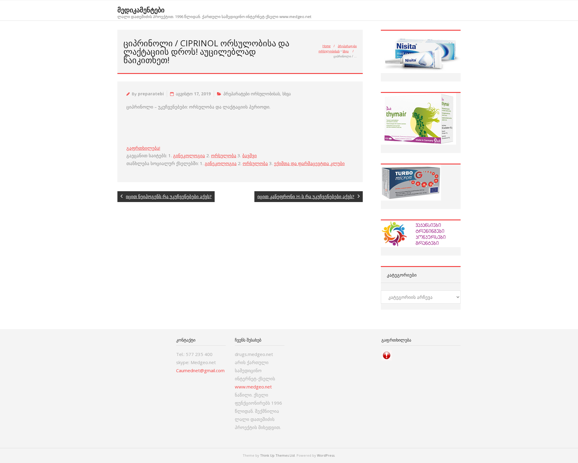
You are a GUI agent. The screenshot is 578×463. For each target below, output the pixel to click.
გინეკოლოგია (189, 155)
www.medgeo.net (253, 387)
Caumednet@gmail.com (200, 370)
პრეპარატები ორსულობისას (251, 94)
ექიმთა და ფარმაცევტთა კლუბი (309, 163)
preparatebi (151, 94)
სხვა (346, 51)
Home (326, 46)
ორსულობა (223, 155)
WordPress (325, 455)
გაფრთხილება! (143, 148)
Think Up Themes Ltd (277, 455)
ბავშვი (249, 155)
